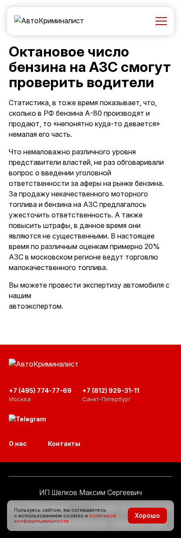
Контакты (64, 443)
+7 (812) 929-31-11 (110, 390)
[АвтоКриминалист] (49, 21)
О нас (18, 443)
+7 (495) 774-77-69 (40, 390)
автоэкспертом (35, 306)
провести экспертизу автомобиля (106, 285)
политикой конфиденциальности (65, 518)
